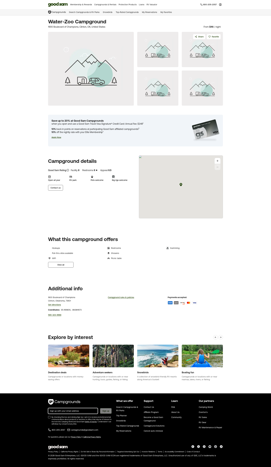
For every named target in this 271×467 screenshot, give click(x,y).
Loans (141, 4)
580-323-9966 (54, 315)
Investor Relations (148, 452)
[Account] (220, 4)
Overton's (203, 412)
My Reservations (149, 12)
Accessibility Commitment (174, 452)
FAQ (173, 407)
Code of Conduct (193, 452)
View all (60, 265)
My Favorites (166, 12)
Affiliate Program (151, 412)
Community (176, 417)
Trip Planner (121, 415)
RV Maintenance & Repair (210, 427)
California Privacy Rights (92, 437)
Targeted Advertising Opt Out (128, 452)
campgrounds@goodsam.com (84, 430)
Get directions (54, 305)
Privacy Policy (76, 437)
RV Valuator (152, 4)
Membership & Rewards (81, 4)
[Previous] (215, 337)
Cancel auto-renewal (153, 431)
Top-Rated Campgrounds (127, 12)
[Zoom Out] (217, 167)
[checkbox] (49, 417)
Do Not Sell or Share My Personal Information (98, 452)
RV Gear (202, 422)
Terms (160, 452)
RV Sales (203, 417)
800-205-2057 (58, 430)
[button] (56, 137)
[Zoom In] (217, 161)
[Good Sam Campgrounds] (64, 402)
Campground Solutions (154, 426)
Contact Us (149, 407)
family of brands (91, 422)
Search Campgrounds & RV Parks (84, 12)
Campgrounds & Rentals (105, 4)
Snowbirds (107, 12)
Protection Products (128, 4)
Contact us (56, 188)
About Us (175, 412)
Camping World (206, 407)
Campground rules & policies (121, 297)
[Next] (220, 337)
